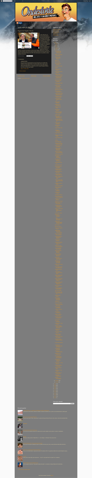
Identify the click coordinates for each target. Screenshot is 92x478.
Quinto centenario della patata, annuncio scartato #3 (58, 282)
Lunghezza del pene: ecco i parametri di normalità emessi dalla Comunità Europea (36, 410)
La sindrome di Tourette (59, 185)
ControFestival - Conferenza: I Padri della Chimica (58, 345)
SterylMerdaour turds (58, 164)
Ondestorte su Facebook (57, 29)
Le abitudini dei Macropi (57, 330)
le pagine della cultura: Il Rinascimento (58, 77)
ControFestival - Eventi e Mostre (58, 324)
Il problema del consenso (57, 193)
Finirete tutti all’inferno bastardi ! (58, 72)
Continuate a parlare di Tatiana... (58, 184)
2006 (55, 42)
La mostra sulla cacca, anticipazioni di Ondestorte (58, 237)
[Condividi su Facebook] (31, 56)
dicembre (56, 381)
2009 (55, 386)
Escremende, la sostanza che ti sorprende (58, 360)
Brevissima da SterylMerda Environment (57, 298)
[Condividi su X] (29, 56)
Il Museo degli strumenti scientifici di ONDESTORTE (58, 222)
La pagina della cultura (58, 65)
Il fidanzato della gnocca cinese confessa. (57, 58)
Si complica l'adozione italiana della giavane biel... (59, 120)
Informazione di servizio (57, 126)
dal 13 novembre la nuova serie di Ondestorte (58, 254)
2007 (55, 383)
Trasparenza (25, 423)
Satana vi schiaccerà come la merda (58, 315)
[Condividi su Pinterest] (32, 56)
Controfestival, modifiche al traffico (58, 351)
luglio (56, 45)
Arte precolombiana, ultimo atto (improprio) (58, 251)
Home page (33, 76)
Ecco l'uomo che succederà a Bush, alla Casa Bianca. (58, 356)
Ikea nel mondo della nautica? (58, 286)
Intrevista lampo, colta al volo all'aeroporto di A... (58, 292)
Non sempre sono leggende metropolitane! (58, 156)
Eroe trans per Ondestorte (57, 190)
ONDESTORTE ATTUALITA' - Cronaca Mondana (58, 231)
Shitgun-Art (57, 60)
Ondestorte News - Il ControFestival (58, 373)
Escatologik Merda (56, 32)
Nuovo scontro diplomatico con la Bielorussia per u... (58, 116)
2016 (55, 397)
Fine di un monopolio (58, 78)
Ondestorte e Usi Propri (59, 201)
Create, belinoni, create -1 (58, 128)
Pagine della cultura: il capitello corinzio (58, 96)
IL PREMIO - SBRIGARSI (57, 131)
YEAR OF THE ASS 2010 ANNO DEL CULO (30, 462)
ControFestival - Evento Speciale (59, 363)
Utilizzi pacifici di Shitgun (58, 70)
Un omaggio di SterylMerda (57, 349)
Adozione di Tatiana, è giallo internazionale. (59, 152)
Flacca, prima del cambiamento (57, 307)
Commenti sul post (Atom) (25, 78)
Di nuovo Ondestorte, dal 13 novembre (58, 234)
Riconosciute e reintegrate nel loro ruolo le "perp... (58, 258)
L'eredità (56, 140)
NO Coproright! (57, 61)
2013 (55, 393)
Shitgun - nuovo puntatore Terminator (59, 74)
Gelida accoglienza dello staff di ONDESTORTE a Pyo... (59, 210)
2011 (55, 390)
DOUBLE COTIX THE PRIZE (58, 136)
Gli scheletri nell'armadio (57, 321)
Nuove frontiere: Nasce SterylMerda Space (58, 267)
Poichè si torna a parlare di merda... (59, 265)
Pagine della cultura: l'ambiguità (58, 81)
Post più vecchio (46, 76)
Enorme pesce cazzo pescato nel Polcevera (30, 416)
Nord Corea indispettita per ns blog (58, 83)
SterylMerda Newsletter (58, 89)
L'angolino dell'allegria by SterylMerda (58, 288)
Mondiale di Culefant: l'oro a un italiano (58, 112)
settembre (56, 48)
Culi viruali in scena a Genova (58, 332)
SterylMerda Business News (58, 270)
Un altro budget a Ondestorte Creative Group (58, 272)
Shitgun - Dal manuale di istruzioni (58, 55)
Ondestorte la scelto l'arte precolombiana (58, 246)
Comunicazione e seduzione (57, 240)
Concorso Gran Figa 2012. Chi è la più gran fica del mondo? (32, 443)
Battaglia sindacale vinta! (58, 107)
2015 (55, 396)
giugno (56, 43)
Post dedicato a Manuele (57, 110)
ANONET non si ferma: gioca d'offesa (59, 337)
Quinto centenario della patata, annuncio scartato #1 (58, 279)
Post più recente (21, 76)
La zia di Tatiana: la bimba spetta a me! (58, 174)
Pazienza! (56, 67)
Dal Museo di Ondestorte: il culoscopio (57, 215)
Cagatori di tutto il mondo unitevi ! (58, 335)
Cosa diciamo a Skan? (58, 212)
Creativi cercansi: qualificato (57, 123)
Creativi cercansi (57, 114)
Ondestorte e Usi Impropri (57, 199)
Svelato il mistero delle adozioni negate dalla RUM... (59, 180)
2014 (55, 394)
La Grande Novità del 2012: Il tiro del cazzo (30, 430)
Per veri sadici (57, 224)
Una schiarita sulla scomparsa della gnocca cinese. (58, 52)
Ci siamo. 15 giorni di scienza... (58, 310)
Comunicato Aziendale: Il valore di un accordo (58, 243)
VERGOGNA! (57, 301)
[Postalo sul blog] (28, 56)
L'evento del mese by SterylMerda (58, 146)
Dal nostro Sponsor (58, 226)
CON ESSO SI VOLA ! (58, 194)
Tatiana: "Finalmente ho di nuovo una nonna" (59, 177)
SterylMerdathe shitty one (58, 163)
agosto (56, 46)
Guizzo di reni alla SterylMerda (58, 86)
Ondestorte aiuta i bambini (58, 296)
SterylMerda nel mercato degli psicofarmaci (57, 261)
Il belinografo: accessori (59, 154)
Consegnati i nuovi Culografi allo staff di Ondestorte (58, 206)
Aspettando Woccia (58, 87)
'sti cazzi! (24, 456)
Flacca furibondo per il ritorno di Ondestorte (59, 197)
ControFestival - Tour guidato (58, 371)
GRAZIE (24, 436)
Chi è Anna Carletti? (58, 290)
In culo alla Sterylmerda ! (59, 343)
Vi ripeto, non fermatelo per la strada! (59, 305)
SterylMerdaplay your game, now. (58, 172)
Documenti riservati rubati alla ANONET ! (58, 340)
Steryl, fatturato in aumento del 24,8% (58, 92)
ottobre (56, 49)
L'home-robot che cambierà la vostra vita (58, 99)
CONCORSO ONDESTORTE (58, 376)
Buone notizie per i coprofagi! (58, 64)
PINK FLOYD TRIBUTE (57, 102)
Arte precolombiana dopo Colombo (58, 249)
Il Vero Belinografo (58, 141)
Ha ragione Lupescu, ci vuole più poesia (58, 317)
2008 (55, 385)
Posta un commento (22, 70)
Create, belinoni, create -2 (58, 133)
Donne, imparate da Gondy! (58, 188)
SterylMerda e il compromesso (57, 312)
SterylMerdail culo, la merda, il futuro (58, 169)
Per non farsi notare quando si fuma (24, 469)
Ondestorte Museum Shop (58, 368)
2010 (55, 388)
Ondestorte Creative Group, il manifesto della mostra (58, 326)
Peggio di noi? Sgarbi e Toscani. (58, 228)
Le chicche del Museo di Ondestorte (58, 366)
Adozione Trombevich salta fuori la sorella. (58, 144)
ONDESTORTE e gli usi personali (58, 203)
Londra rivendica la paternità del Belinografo (58, 149)
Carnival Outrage (55, 35)
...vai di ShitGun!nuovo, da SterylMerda (58, 218)
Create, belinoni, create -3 (58, 138)
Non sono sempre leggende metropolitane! (58, 159)
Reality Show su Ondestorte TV (58, 105)
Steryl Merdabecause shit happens (58, 167)
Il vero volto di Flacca (58, 302)
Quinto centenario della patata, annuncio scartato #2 (58, 276)
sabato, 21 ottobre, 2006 (24, 68)
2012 (55, 391)
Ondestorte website (56, 30)
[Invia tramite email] (27, 56)
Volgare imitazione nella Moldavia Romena (59, 94)
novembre (57, 380)
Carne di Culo (55, 33)
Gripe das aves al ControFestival (58, 354)
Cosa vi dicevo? (57, 319)
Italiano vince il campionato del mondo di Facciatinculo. (32, 449)
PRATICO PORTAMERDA (58, 378)
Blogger (52, 475)
